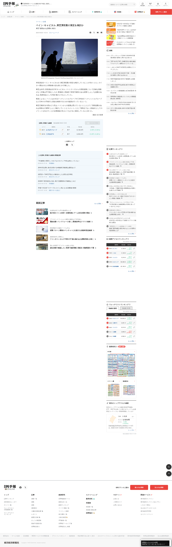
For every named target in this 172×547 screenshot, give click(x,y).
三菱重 (114, 332)
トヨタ (114, 253)
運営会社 (6, 536)
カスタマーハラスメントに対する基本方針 (111, 536)
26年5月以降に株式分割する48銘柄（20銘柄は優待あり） (57, 168)
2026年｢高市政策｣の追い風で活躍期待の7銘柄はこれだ (57, 181)
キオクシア (115, 262)
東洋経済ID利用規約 (134, 536)
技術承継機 (115, 266)
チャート (150, 5)
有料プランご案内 (161, 12)
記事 (33, 12)
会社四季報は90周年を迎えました (30, 5)
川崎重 (114, 336)
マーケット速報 (19, 16)
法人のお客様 (159, 487)
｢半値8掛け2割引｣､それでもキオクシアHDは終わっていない (58, 161)
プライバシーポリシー (59, 536)
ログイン (165, 5)
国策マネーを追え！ (54, 190)
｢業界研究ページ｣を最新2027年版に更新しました (38, 3)
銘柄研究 (54, 12)
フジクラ (114, 257)
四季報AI (140, 12)
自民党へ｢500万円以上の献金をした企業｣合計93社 (55, 174)
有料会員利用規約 (149, 536)
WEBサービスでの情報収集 (40, 536)
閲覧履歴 (142, 5)
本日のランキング (54, 170)
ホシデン (114, 248)
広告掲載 (26, 536)
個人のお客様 (139, 487)
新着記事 (9, 16)
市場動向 (51, 163)
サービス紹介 (16, 536)
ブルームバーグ (54, 33)
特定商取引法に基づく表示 (86, 536)
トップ (12, 12)
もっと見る (97, 203)
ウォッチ (158, 5)
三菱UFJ (114, 323)
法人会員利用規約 (163, 536)
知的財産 (72, 536)
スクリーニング (77, 12)
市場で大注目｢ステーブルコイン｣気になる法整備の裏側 (57, 188)
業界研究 (97, 12)
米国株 (119, 12)
